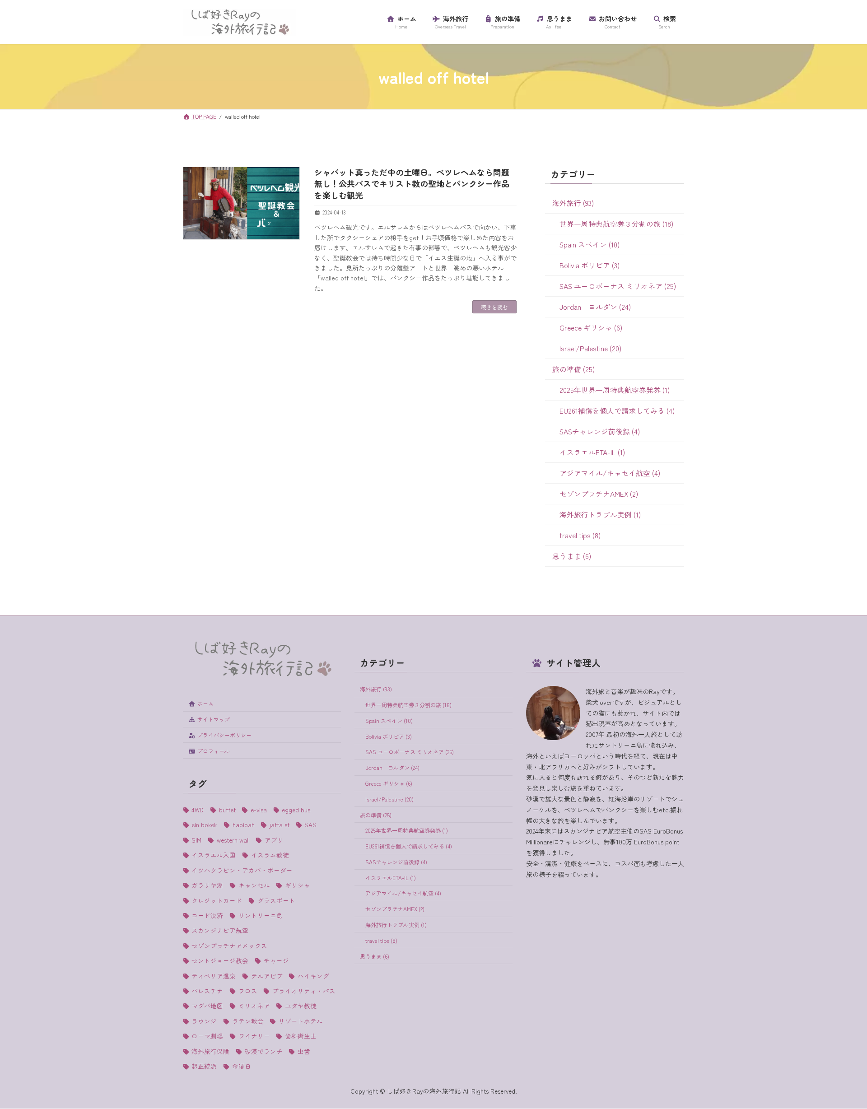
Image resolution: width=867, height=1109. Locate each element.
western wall (233, 839)
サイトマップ (213, 719)
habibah (243, 824)
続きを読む (494, 307)
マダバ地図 (207, 1006)
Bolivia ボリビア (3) (589, 265)
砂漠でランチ (263, 1051)
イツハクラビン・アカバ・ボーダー (242, 870)
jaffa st (279, 824)
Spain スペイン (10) (589, 244)
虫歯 (304, 1051)
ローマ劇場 (207, 1035)
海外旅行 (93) (573, 203)
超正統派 (204, 1066)
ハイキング (313, 975)
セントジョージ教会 (219, 960)
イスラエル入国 (213, 855)
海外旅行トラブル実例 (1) (600, 514)
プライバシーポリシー (224, 735)
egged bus (296, 809)
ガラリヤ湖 (207, 885)
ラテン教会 (247, 1020)
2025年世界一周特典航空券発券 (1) (614, 390)
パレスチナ (207, 990)
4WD (197, 809)
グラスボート (276, 900)
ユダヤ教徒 (300, 1006)
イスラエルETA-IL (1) (592, 452)
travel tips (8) (580, 535)
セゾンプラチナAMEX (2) (598, 494)
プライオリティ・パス (303, 990)
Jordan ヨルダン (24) (595, 307)
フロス (247, 990)
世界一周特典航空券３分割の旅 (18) (616, 224)
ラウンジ (204, 1020)
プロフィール (213, 751)
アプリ (274, 839)
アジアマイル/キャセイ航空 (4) (609, 473)
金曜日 (241, 1066)
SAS (310, 824)
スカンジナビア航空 (219, 930)
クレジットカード (216, 900)
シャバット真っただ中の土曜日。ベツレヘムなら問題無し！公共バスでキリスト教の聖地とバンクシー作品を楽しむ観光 (411, 183)
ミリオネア (254, 1006)
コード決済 (207, 915)
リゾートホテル (300, 1020)
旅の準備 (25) (573, 369)
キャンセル (254, 885)
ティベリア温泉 (213, 975)
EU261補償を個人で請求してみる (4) (617, 410)
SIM (196, 839)
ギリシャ (297, 885)
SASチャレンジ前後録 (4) (599, 431)
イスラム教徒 (270, 855)
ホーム (205, 704)
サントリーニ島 (260, 915)
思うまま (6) (571, 556)
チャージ (276, 960)
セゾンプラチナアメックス (229, 945)
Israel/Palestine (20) (590, 348)
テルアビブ (266, 975)
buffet (227, 809)
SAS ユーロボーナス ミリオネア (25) (617, 286)
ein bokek (204, 824)
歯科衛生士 (300, 1035)
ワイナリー (254, 1035)
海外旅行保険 (210, 1051)
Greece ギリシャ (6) (590, 327)
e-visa (258, 809)
